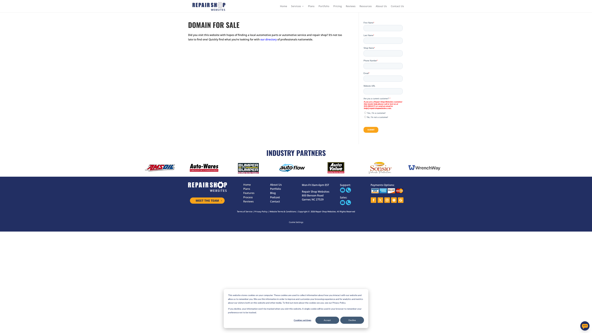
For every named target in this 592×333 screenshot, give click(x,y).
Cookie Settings (296, 222)
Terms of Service (244, 211)
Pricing (337, 6)
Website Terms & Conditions (282, 211)
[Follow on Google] (400, 200)
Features (248, 193)
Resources (366, 6)
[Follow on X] (380, 200)
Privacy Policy (260, 211)
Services (296, 6)
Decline (352, 320)
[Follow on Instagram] (387, 200)
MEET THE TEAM (207, 201)
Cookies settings (302, 320)
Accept (327, 320)
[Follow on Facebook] (373, 200)
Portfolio (324, 6)
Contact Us (397, 6)
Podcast (275, 197)
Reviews (351, 6)
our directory (268, 39)
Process (248, 197)
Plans (311, 6)
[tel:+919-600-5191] (348, 191)
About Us (381, 6)
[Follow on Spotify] (394, 200)
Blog (273, 193)
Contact (275, 201)
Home (283, 6)
